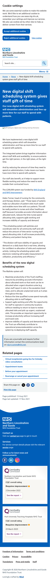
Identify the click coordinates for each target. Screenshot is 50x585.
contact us (14, 436)
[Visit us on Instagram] (17, 460)
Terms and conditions (35, 551)
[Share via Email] (32, 385)
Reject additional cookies (14, 38)
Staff (35, 562)
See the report (13, 495)
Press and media (23, 562)
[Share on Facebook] (28, 385)
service (5, 447)
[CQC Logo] (12, 473)
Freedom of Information (13, 551)
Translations (8, 562)
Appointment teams (14, 366)
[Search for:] (22, 63)
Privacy (15, 556)
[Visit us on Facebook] (5, 460)
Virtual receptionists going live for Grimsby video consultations (23, 360)
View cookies (37, 38)
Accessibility (26, 556)
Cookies (6, 556)
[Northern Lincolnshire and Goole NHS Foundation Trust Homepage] (14, 53)
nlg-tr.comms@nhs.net (16, 345)
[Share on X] (23, 385)
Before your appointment (16, 371)
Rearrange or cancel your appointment (22, 376)
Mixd (21, 577)
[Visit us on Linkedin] (11, 460)
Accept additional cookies (15, 31)
